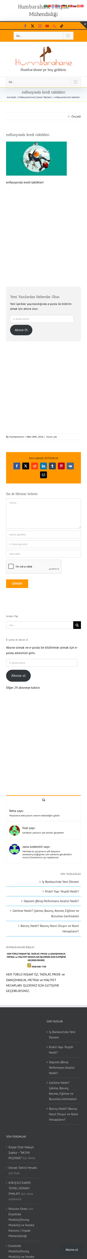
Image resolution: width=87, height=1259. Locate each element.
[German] (64, 6)
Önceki (76, 116)
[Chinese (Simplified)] (49, 6)
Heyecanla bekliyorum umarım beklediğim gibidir (34, 815)
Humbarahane (16, 436)
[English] (56, 6)
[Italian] (67, 6)
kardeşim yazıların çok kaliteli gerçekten (43, 832)
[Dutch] (53, 6)
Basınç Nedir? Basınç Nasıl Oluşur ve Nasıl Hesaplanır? (63, 1114)
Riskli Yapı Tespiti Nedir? (62, 891)
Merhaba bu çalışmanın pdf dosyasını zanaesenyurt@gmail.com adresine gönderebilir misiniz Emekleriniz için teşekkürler (47, 854)
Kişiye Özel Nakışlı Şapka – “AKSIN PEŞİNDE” (21, 1152)
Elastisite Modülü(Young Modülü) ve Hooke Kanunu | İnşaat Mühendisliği (21, 1225)
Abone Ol (21, 330)
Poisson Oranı (18, 1209)
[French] (60, 6)
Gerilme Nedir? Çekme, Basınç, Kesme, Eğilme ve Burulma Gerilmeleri (63, 1091)
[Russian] (75, 6)
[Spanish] (78, 6)
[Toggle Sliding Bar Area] (83, 25)
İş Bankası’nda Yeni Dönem (60, 882)
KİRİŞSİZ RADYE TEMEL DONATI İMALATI (19, 1188)
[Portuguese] (71, 6)
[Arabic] (46, 6)
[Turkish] (82, 6)
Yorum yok (51, 436)
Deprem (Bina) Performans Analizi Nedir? (51, 901)
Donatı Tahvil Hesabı (22, 1168)
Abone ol (18, 675)
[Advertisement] (43, 234)
